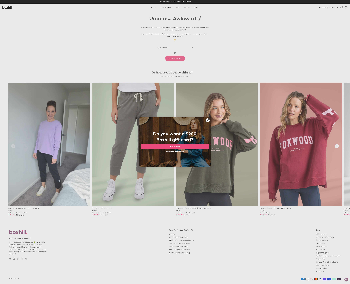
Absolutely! (175, 147)
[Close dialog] (208, 120)
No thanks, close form (175, 151)
